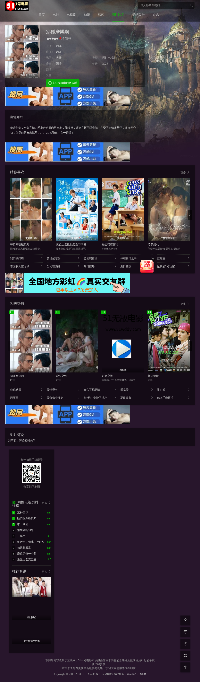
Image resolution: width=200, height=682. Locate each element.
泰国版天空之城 (19, 266)
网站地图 (131, 674)
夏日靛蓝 (125, 397)
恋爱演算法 (90, 258)
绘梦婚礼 (153, 244)
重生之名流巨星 (24, 559)
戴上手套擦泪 (165, 397)
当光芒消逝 (54, 266)
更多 (183, 172)
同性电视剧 (109, 57)
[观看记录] (185, 644)
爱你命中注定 (55, 397)
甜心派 (161, 389)
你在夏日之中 (128, 258)
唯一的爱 (20, 524)
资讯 (156, 14)
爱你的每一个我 (24, 553)
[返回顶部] (185, 667)
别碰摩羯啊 (17, 375)
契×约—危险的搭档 (95, 397)
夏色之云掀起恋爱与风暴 (71, 244)
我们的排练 (17, 258)
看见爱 (124, 389)
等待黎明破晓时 (19, 244)
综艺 (101, 14)
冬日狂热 (89, 266)
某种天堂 (20, 512)
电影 (56, 14)
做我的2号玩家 (166, 266)
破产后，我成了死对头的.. (31, 541)
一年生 (19, 536)
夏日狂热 (125, 266)
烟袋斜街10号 (23, 530)
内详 (59, 46)
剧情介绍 (16, 117)
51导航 (142, 674)
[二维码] (185, 655)
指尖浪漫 (153, 375)
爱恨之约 (61, 375)
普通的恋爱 (54, 258)
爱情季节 (52, 389)
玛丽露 (14, 397)
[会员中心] (185, 620)
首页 (41, 14)
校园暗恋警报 (110, 244)
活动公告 (138, 14)
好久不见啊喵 (92, 389)
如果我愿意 (22, 547)
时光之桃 (107, 375)
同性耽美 (118, 14)
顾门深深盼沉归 (24, 518)
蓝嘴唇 (161, 258)
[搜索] (191, 5)
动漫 (87, 14)
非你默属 (15, 389)
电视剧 (71, 14)
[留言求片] (185, 632)
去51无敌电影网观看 (64, 83)
